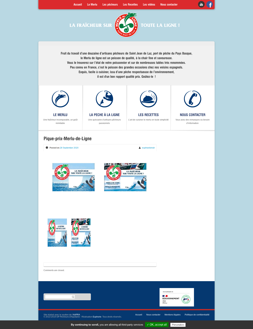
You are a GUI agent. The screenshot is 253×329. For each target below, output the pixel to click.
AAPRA (76, 315)
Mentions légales (173, 315)
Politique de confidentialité (197, 315)
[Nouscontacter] (169, 4)
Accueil (138, 315)
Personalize (178, 324)
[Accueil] (78, 4)
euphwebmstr (148, 148)
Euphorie (97, 317)
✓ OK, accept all (157, 324)
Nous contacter (153, 315)
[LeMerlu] (92, 4)
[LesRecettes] (130, 4)
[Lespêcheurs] (110, 4)
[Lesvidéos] (149, 4)
